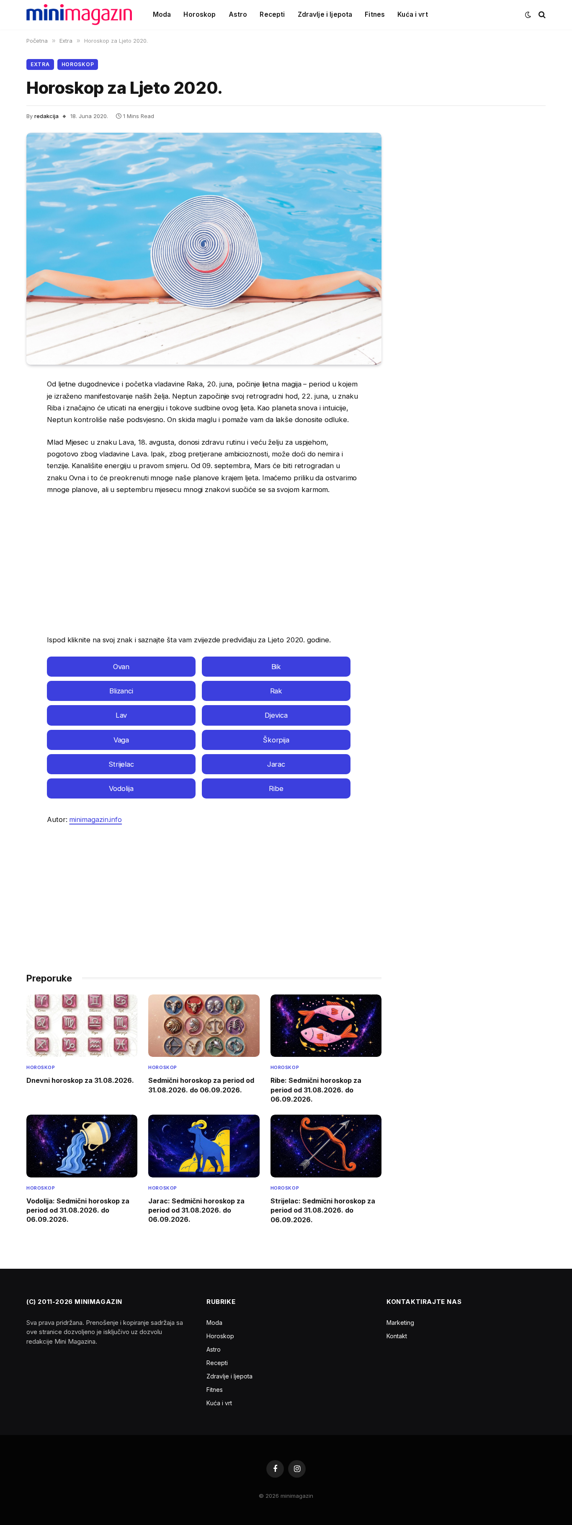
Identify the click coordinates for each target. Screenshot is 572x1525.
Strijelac (121, 764)
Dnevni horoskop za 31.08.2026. (80, 1080)
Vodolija (121, 788)
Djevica (276, 715)
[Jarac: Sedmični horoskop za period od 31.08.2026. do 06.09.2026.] (203, 1146)
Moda (162, 14)
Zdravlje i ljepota (325, 14)
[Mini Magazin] (79, 14)
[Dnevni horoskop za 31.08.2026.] (81, 1025)
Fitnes (375, 14)
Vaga (121, 740)
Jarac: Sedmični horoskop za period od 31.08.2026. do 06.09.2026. (196, 1210)
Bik (276, 666)
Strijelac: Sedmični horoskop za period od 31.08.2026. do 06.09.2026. (323, 1210)
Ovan (121, 666)
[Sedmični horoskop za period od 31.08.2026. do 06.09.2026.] (203, 1025)
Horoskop (199, 14)
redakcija (46, 116)
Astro (238, 14)
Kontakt (396, 1336)
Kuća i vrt (412, 14)
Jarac (276, 764)
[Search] (541, 14)
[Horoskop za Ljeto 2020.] (203, 249)
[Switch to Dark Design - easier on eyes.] (528, 14)
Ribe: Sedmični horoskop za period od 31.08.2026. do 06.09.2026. (316, 1089)
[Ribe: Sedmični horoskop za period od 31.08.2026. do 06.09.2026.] (326, 1025)
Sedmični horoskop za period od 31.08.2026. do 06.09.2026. (201, 1085)
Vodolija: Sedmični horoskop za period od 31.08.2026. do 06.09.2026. (77, 1210)
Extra (40, 64)
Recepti (272, 14)
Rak (276, 691)
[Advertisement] (204, 564)
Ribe (276, 788)
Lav (121, 715)
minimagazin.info (95, 819)
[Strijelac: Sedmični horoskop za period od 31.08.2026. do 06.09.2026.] (326, 1146)
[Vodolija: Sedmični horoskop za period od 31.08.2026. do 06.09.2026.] (81, 1146)
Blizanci (121, 691)
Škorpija (276, 740)
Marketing (400, 1322)
